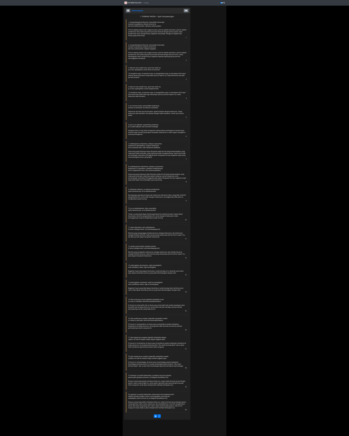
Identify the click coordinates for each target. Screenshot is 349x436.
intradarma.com (134, 2)
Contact (146, 3)
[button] (224, 3)
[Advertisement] (138, 429)
